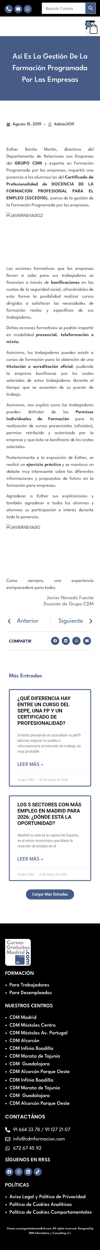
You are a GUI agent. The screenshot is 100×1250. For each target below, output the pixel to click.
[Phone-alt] (9, 9)
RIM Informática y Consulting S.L (50, 1233)
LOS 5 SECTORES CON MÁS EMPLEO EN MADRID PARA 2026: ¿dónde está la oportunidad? (49, 813)
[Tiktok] (38, 1172)
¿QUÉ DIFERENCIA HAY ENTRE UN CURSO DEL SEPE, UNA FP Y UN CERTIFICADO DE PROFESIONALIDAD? (44, 710)
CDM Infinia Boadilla (31, 1048)
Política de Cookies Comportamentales (50, 1212)
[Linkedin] (28, 1172)
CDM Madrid (22, 1017)
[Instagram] (19, 1172)
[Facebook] (9, 1172)
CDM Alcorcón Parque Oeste (39, 1071)
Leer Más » (30, 764)
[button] (55, 641)
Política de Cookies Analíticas (40, 1204)
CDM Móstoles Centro (32, 1025)
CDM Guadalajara (29, 1064)
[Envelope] (18, 9)
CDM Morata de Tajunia (34, 1056)
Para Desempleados (30, 993)
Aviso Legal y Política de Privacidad (47, 1197)
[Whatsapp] (28, 9)
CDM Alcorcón (24, 1040)
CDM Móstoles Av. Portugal (38, 1033)
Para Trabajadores (29, 985)
